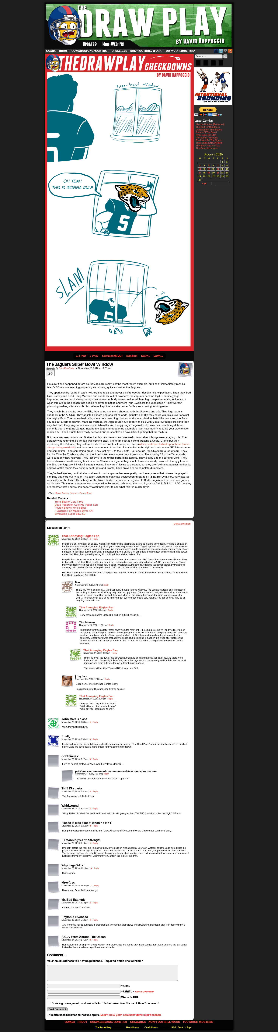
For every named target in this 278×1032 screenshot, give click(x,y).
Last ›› (158, 356)
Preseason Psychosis (207, 137)
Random (131, 356)
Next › (145, 356)
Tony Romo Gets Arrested (209, 143)
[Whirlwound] (53, 810)
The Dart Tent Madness (208, 127)
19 (209, 172)
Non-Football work (146, 51)
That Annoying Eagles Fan (80, 536)
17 (200, 172)
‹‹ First (81, 356)
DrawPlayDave (66, 368)
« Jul (204, 183)
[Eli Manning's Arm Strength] (53, 844)
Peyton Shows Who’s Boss (70, 507)
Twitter (220, 51)
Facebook (216, 51)
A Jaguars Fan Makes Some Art (73, 510)
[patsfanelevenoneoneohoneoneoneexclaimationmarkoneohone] (67, 776)
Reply (95, 539)
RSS (230, 51)
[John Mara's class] (53, 723)
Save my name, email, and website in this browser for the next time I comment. (106, 1003)
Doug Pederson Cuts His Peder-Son (76, 504)
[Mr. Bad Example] (53, 904)
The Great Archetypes (207, 148)
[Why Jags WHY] (53, 870)
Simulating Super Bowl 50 (70, 513)
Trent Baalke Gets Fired (69, 501)
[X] (213, 64)
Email (225, 51)
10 (200, 169)
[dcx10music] (53, 761)
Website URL (130, 997)
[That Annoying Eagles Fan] (53, 545)
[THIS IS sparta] (53, 793)
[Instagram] (221, 64)
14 (218, 169)
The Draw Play (139, 25)
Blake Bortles (62, 493)
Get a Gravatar (144, 991)
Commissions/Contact (90, 51)
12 (209, 169)
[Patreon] (205, 64)
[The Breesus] (71, 627)
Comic (51, 51)
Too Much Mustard (179, 51)
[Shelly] (53, 741)
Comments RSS (182, 523)
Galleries (119, 51)
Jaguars (74, 493)
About (64, 51)
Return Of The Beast (206, 132)
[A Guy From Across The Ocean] (53, 941)
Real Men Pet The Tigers (208, 140)
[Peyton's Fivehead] (53, 921)
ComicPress (151, 1027)
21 (218, 172)
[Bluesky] (198, 64)
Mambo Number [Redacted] (210, 124)
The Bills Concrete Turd (208, 145)
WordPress (132, 1027)
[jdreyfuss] (67, 681)
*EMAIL (137, 992)
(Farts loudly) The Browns (209, 129)
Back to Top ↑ (185, 1027)
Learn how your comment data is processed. (131, 1015)
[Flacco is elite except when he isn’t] (53, 827)
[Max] (67, 587)
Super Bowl (86, 493)
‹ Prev (94, 356)
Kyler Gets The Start (206, 135)
